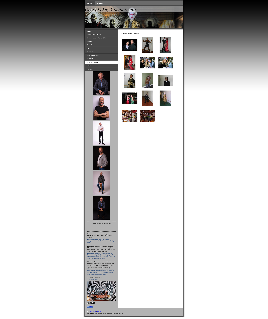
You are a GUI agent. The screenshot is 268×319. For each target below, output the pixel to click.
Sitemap (99, 311)
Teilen (90, 307)
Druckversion (92, 311)
